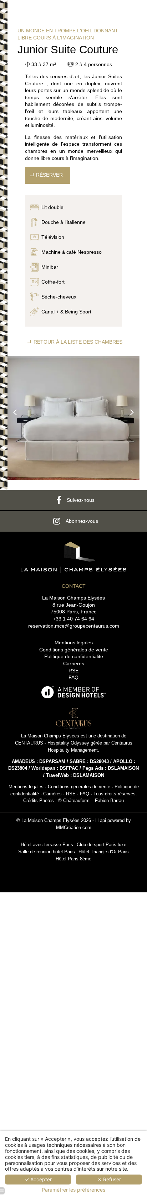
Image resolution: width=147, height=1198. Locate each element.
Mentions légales (74, 642)
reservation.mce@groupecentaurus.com (73, 626)
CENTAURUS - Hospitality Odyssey (52, 743)
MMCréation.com (73, 827)
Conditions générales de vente (73, 649)
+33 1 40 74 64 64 (73, 619)
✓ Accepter (38, 1179)
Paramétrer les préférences (73, 1190)
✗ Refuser (109, 1179)
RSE (73, 670)
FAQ (73, 677)
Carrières (73, 663)
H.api (100, 820)
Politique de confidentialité (73, 656)
